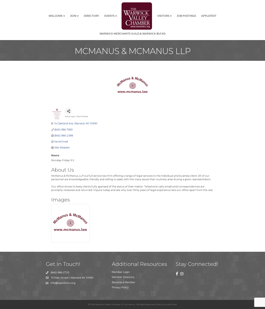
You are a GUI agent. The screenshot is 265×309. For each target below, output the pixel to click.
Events (109, 15)
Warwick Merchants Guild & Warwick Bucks (132, 33)
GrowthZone (170, 304)
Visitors (163, 15)
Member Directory (123, 277)
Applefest (208, 15)
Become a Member (123, 282)
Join (73, 15)
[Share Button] (68, 111)
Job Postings (186, 15)
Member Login (121, 272)
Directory (91, 15)
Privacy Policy (120, 287)
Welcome (56, 15)
